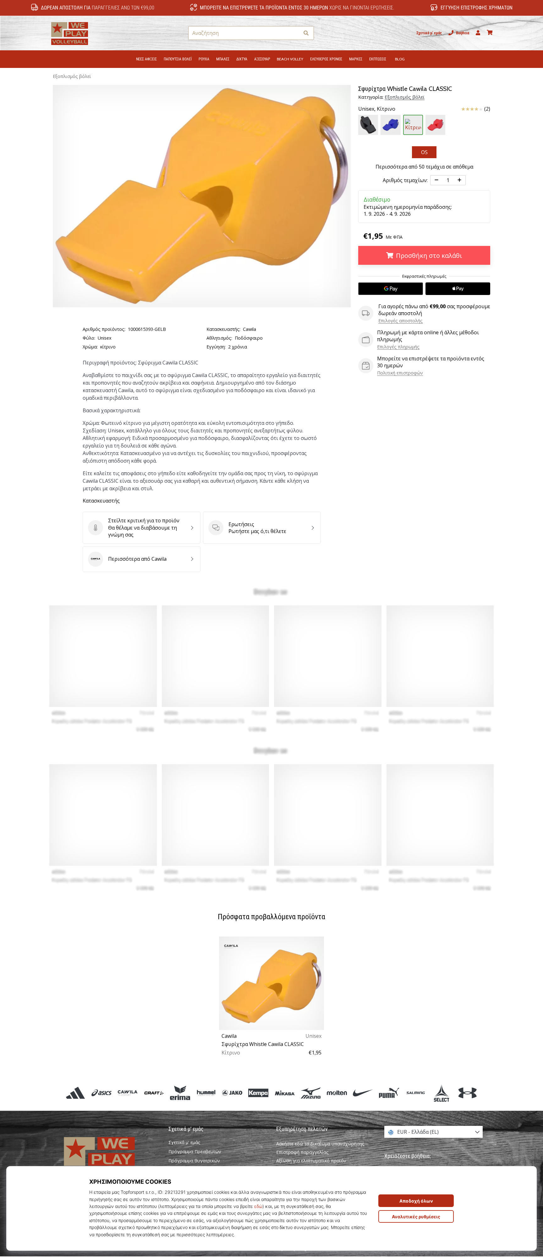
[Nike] (363, 1093)
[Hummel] (206, 1093)
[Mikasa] (285, 1093)
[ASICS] (102, 1093)
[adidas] (76, 1093)
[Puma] (389, 1093)
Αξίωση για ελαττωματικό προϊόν (311, 1161)
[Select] (441, 1093)
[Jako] (232, 1093)
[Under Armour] (467, 1093)
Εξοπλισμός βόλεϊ (72, 76)
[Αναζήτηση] (306, 33)
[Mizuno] (311, 1093)
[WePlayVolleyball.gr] (109, 1158)
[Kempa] (258, 1093)
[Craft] (154, 1093)
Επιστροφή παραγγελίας (302, 1152)
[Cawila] (128, 1093)
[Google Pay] (390, 288)
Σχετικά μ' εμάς (429, 33)
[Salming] (415, 1093)
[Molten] (337, 1093)
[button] (295, 33)
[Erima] (180, 1093)
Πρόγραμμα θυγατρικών (194, 1161)
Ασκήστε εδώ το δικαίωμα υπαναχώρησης (320, 1144)
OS (424, 152)
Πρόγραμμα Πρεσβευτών (194, 1151)
